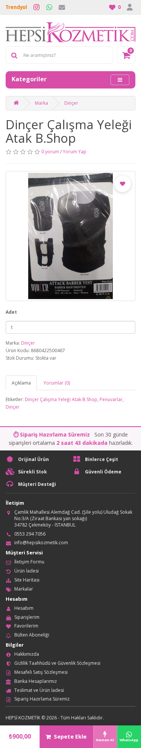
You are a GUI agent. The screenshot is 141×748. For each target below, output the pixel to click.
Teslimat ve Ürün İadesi (39, 690)
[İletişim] (62, 7)
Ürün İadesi (26, 571)
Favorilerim (26, 626)
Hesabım (23, 608)
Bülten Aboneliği (31, 635)
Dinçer (71, 103)
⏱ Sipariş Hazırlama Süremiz (51, 434)
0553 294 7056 (29, 534)
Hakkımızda (26, 654)
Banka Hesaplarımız (35, 681)
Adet (11, 312)
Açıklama (21, 383)
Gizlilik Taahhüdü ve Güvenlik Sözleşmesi (57, 663)
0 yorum (50, 151)
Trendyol (16, 7)
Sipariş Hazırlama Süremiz (42, 699)
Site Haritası (26, 580)
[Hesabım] (129, 7)
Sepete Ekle (70, 736)
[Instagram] (36, 7)
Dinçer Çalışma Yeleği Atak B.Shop (61, 399)
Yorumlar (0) (57, 383)
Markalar (23, 589)
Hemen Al (105, 739)
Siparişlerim (26, 617)
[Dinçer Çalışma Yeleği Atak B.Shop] (70, 236)
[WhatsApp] (49, 7)
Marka (41, 103)
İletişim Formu (29, 562)
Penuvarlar (111, 399)
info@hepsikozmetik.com (41, 542)
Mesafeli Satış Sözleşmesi (41, 672)
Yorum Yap (74, 151)
